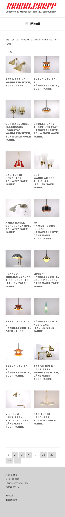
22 (43, 454)
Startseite (12, 39)
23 (52, 454)
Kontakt (10, 495)
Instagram (11, 499)
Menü (35, 24)
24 (9, 460)
